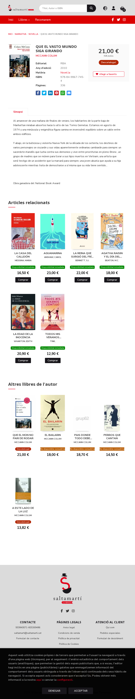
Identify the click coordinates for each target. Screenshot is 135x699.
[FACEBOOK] (112, 19)
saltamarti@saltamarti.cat (27, 633)
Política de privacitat (69, 638)
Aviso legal (69, 627)
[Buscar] (91, 8)
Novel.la (33, 34)
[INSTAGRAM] (124, 19)
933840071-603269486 (27, 627)
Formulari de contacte (27, 638)
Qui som (110, 627)
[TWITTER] (118, 19)
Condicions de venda (69, 633)
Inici (10, 34)
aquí (38, 680)
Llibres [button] (23, 20)
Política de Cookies (69, 644)
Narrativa (20, 34)
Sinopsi (18, 112)
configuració (64, 680)
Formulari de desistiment (110, 638)
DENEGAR (54, 690)
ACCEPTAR (80, 690)
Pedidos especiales (110, 633)
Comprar (23, 280)
